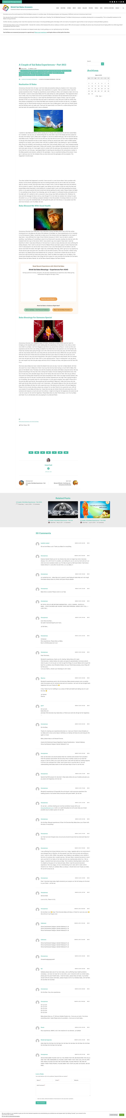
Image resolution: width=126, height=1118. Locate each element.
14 (105, 86)
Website (76, 1080)
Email (57, 1080)
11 (95, 86)
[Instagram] (114, 1)
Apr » (100, 96)
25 (95, 91)
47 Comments (100, 522)
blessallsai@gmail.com (47, 808)
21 (105, 88)
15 (108, 86)
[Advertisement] (63, 45)
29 (108, 91)
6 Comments (67, 522)
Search (89, 61)
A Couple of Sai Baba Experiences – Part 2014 (29, 502)
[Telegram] (118, 1)
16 (88, 88)
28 (105, 91)
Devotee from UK (66, 70)
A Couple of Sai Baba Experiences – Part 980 (93, 520)
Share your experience (41, 32)
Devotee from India (42, 70)
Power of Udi (49, 72)
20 (102, 88)
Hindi (101, 8)
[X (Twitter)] (112, 1)
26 (98, 91)
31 (92, 94)
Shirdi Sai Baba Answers (21, 7)
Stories (69, 8)
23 (89, 91)
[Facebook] (110, 1)
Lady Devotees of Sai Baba (37, 72)
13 (101, 86)
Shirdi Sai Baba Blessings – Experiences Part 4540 (48, 270)
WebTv (74, 8)
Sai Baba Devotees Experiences (27, 74)
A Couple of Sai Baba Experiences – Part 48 (60, 520)
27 (102, 91)
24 (92, 91)
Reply (88, 543)
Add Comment (41, 1085)
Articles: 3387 (48, 471)
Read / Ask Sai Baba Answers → (62, 309)
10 (92, 86)
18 (95, 88)
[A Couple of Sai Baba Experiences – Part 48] (63, 509)
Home (57, 8)
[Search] (123, 8)
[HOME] (19, 79)
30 (21, 76)
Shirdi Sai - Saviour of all (42, 74)
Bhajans (85, 8)
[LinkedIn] (48, 452)
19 (98, 88)
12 (98, 86)
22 (108, 88)
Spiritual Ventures (109, 8)
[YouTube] (123, 1)
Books (79, 8)
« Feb (96, 96)
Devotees (63, 8)
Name (39, 1080)
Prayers (91, 8)
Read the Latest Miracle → (48, 299)
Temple (96, 8)
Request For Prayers (58, 72)
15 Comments (36, 504)
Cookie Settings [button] (113, 1114)
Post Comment (41, 1102)
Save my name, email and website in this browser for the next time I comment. (55, 1098)
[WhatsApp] (121, 1)
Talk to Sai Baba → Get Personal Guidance (37, 309)
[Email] (66, 452)
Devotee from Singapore (55, 70)
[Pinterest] (116, 1)
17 (92, 88)
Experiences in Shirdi (24, 72)
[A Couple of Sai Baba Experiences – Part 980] (95, 509)
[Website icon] (48, 468)
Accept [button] (121, 1114)
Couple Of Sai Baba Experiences (28, 70)
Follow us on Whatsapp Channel (12, 1)
